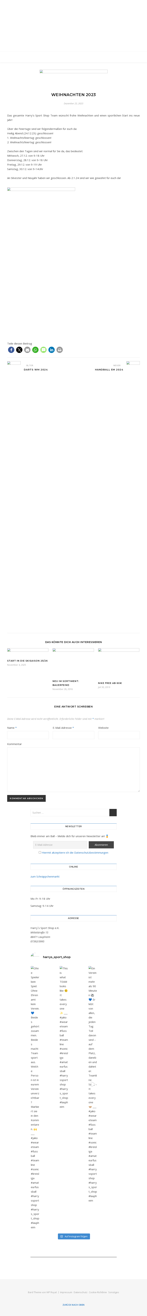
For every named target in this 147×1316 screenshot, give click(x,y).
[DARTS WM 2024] (14, 495)
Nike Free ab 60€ (110, 683)
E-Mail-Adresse (63, 727)
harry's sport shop (73, 23)
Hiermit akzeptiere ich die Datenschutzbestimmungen (75, 852)
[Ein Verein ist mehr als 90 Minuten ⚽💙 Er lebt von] (93, 1084)
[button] (11, 350)
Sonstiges (113, 1292)
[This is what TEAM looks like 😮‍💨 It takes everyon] (64, 1037)
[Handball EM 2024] (133, 495)
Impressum (66, 1292)
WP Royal (51, 1292)
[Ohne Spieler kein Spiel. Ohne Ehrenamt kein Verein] (35, 1098)
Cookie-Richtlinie (98, 1292)
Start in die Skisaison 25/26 (27, 660)
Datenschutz (80, 1292)
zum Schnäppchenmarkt (45, 876)
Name (12, 727)
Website (103, 727)
